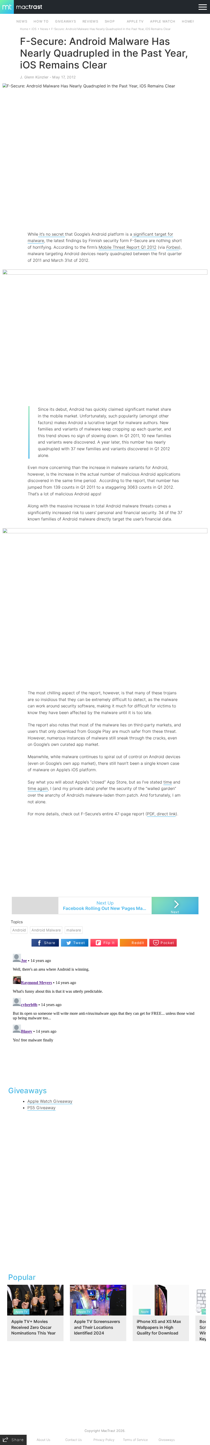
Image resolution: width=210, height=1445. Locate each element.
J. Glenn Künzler (34, 77)
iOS (34, 29)
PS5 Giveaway (41, 1107)
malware (73, 930)
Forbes (172, 247)
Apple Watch (162, 21)
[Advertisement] (105, 215)
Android (19, 930)
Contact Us (73, 1440)
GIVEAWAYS (65, 21)
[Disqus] (105, 1016)
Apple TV (135, 21)
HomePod (191, 21)
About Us (43, 1440)
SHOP (110, 21)
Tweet (79, 943)
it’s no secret (51, 234)
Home (24, 29)
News (44, 29)
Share (50, 943)
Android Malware (46, 930)
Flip (106, 940)
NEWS (21, 21)
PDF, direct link (161, 813)
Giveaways (167, 1440)
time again (38, 788)
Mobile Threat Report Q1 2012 (127, 247)
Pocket (167, 943)
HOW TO (41, 21)
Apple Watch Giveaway (49, 1101)
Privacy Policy (103, 1440)
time (167, 782)
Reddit (138, 943)
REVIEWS (90, 21)
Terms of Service (135, 1440)
